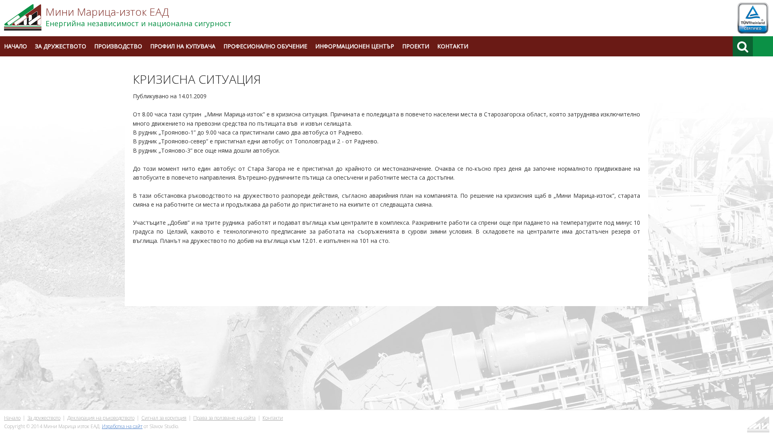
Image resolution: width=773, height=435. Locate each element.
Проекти (415, 46)
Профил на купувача (182, 46)
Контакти (452, 46)
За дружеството (60, 46)
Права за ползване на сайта (224, 417)
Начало (15, 46)
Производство (118, 46)
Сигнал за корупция (163, 417)
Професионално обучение (265, 46)
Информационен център (354, 46)
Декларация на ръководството (100, 417)
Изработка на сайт (122, 426)
